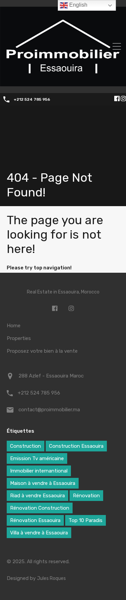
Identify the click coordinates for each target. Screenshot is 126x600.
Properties (19, 338)
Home (13, 326)
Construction (25, 446)
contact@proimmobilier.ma (49, 410)
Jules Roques (51, 578)
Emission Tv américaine (37, 458)
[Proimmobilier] (63, 83)
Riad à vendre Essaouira (37, 496)
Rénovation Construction (39, 508)
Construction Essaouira (76, 446)
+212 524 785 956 (32, 99)
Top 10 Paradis (85, 520)
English (77, 5)
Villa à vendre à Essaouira (39, 533)
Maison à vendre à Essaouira (42, 483)
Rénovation (86, 496)
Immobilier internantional (39, 471)
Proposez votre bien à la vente (42, 351)
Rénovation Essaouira (35, 520)
